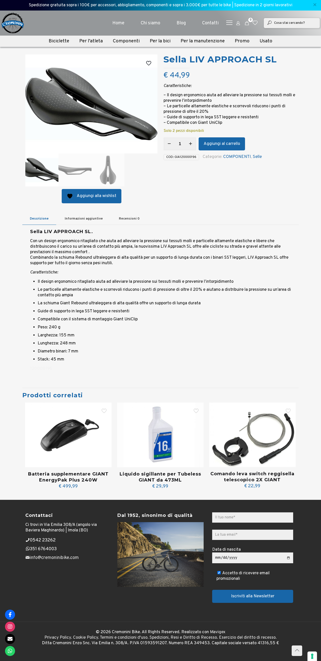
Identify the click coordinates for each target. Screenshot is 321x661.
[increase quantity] (190, 144)
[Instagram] (10, 627)
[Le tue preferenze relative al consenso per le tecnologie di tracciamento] (312, 656)
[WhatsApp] (10, 651)
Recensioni (129, 219)
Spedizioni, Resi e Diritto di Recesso (183, 637)
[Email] (10, 639)
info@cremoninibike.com (54, 558)
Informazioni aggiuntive (84, 219)
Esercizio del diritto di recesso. (248, 637)
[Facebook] (10, 615)
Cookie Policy (85, 637)
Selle (257, 157)
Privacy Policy (57, 637)
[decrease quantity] (169, 144)
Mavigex (217, 632)
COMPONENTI (237, 157)
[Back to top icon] (297, 650)
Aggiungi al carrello (222, 144)
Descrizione (39, 219)
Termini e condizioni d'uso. (124, 637)
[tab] (39, 219)
